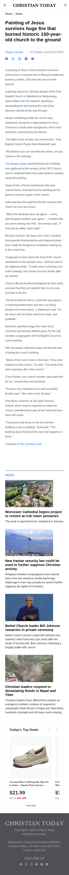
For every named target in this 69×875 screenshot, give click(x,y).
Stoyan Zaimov (14, 52)
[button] (5, 5)
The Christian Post (30, 444)
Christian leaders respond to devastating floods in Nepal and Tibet (30, 691)
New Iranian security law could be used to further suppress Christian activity (32, 565)
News (19, 13)
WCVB (25, 101)
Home (8, 13)
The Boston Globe (16, 163)
